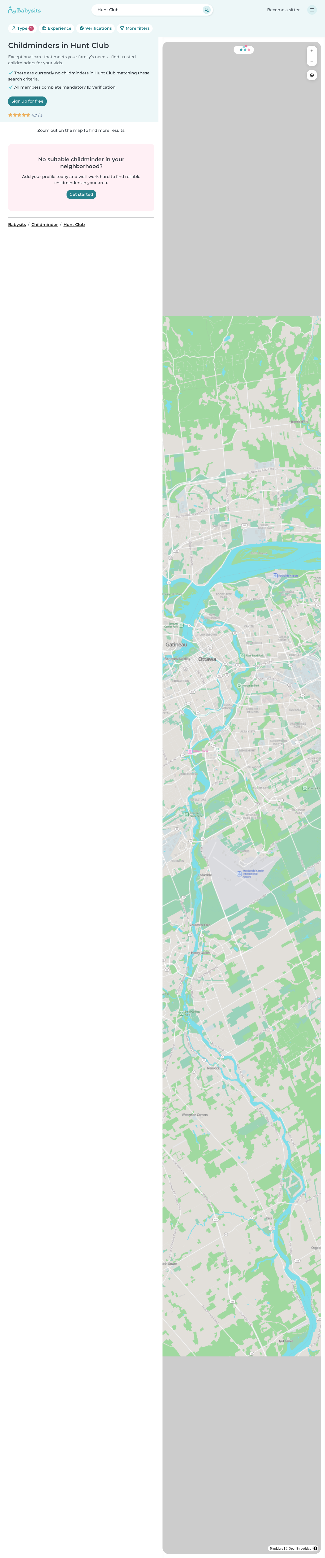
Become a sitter (283, 9)
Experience (59, 28)
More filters (137, 28)
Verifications (98, 28)
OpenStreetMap (300, 1548)
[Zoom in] (312, 51)
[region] (241, 798)
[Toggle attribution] (315, 1548)
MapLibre (276, 1548)
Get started (81, 194)
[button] (198, 534)
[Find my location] (312, 75)
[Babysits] (24, 10)
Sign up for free (27, 101)
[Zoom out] (312, 61)
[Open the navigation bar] (312, 10)
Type (24, 28)
